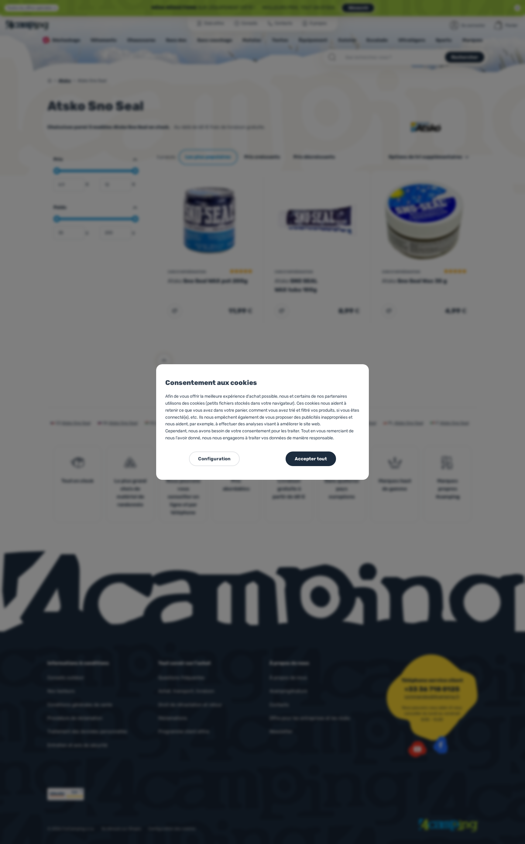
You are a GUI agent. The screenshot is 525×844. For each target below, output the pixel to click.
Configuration (214, 459)
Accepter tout (311, 459)
